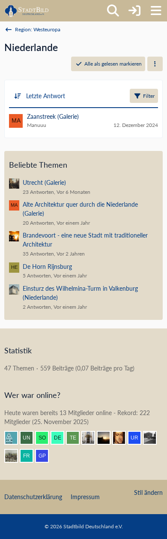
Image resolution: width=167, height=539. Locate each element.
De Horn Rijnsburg (47, 266)
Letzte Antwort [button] (45, 95)
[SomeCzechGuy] (45, 438)
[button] (155, 64)
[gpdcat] (45, 456)
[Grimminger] (107, 438)
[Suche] (113, 10)
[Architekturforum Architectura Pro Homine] (27, 10)
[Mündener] (14, 456)
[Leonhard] (91, 438)
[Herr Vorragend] (122, 438)
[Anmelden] (134, 10)
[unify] (30, 438)
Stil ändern (148, 492)
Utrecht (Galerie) (44, 182)
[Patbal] (153, 438)
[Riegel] (14, 438)
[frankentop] (30, 456)
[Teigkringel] (76, 438)
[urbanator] (138, 438)
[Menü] (155, 10)
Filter (149, 96)
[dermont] (61, 438)
